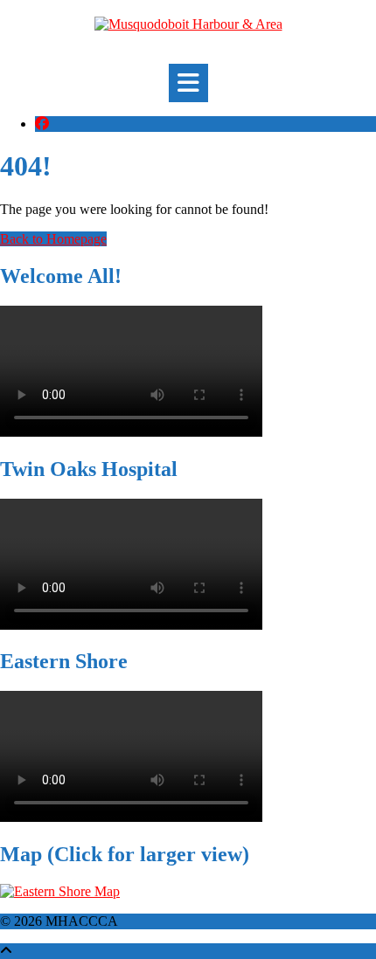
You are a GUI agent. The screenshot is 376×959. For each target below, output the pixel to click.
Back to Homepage (53, 238)
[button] (188, 83)
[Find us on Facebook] (42, 123)
